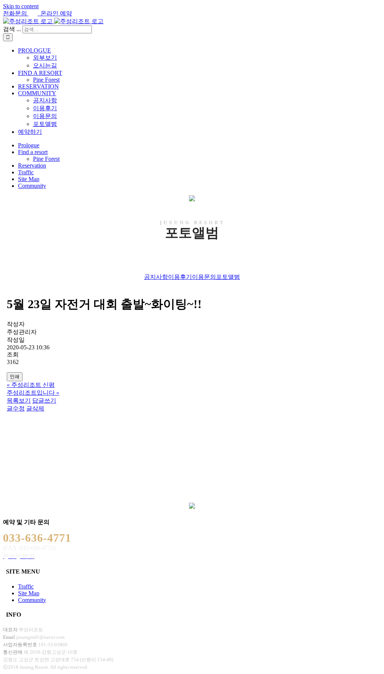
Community (32, 600)
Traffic (26, 586)
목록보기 (19, 400)
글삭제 (35, 408)
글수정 (16, 408)
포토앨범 (228, 277)
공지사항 (156, 277)
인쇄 (15, 376)
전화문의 (15, 13)
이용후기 (180, 277)
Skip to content (21, 6)
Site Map (28, 593)
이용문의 (204, 277)
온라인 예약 (55, 13)
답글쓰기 (44, 400)
